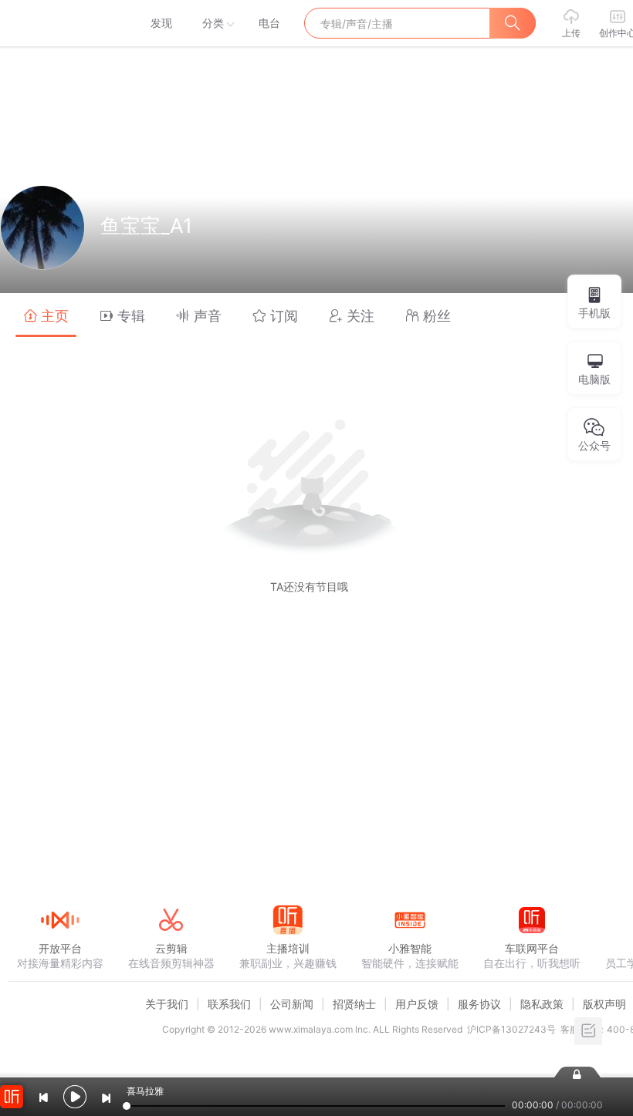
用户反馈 (416, 1003)
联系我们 (229, 1003)
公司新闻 (291, 1003)
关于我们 (166, 1003)
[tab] (45, 315)
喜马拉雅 (59, 23)
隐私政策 (542, 1003)
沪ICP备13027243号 (511, 1029)
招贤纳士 (354, 1003)
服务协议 (479, 1003)
